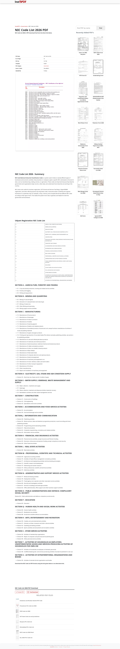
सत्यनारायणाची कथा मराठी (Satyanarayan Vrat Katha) (98, 98)
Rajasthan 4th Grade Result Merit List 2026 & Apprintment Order (83, 99)
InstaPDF (17, 26)
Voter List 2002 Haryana (83, 53)
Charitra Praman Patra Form (83, 169)
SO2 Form (83, 216)
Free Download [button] (32, 592)
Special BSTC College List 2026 (98, 216)
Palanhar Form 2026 (98, 123)
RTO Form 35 (82, 75)
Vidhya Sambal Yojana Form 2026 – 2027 (98, 145)
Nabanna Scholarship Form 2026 (83, 145)
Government (24, 26)
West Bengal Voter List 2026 (83, 192)
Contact (60, 647)
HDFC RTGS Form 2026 (98, 53)
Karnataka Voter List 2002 (98, 169)
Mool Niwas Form (83, 123)
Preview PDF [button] (19, 592)
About (56, 647)
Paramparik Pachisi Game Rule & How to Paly (98, 193)
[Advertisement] (60, 14)
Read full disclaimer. (97, 645)
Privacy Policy (66, 647)
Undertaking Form (98, 75)
